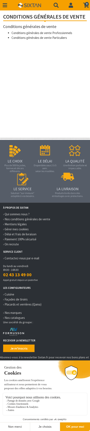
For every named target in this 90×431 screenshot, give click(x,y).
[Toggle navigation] (5, 5)
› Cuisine (8, 294)
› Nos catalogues (14, 318)
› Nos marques (12, 313)
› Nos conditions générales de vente (26, 219)
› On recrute (11, 244)
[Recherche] (56, 5)
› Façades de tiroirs (15, 299)
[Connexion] (71, 5)
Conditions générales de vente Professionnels (42, 33)
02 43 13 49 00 (17, 275)
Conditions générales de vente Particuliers (39, 38)
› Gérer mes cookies (16, 229)
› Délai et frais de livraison (19, 234)
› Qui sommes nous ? (16, 214)
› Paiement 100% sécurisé (19, 239)
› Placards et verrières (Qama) (22, 304)
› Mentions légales (15, 224)
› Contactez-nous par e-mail (21, 258)
